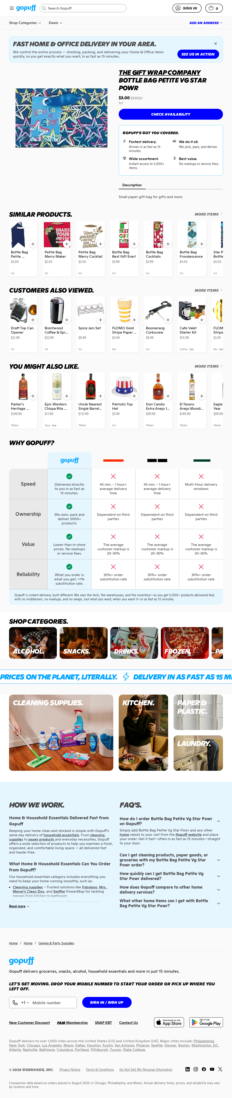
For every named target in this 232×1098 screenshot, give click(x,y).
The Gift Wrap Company (159, 72)
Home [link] (13, 943)
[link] (26, 8)
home (124, 834)
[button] (214, 8)
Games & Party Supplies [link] (56, 943)
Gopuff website (189, 834)
